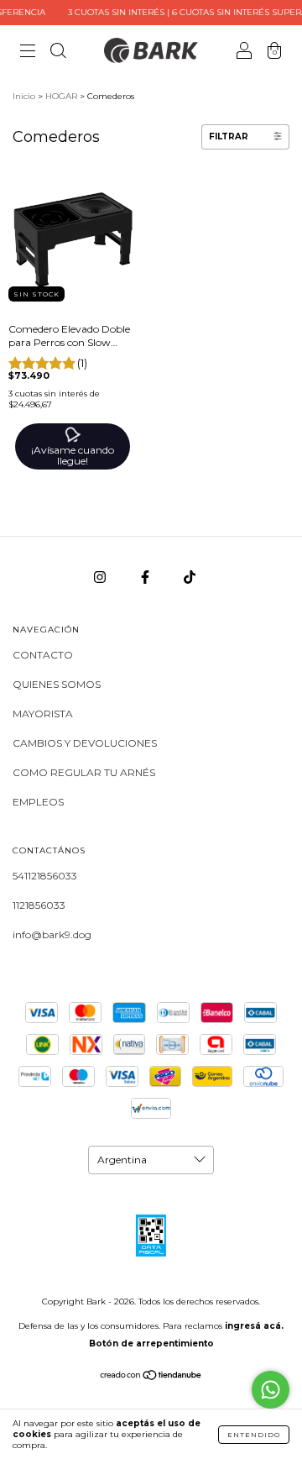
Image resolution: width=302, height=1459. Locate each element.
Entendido (253, 1434)
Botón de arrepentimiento (151, 1343)
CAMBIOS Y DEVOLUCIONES (85, 743)
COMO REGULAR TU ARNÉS (84, 772)
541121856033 (45, 875)
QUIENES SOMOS (57, 684)
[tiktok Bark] (189, 576)
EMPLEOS (38, 801)
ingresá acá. (254, 1325)
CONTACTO (43, 654)
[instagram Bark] (101, 576)
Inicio (24, 96)
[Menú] (27, 52)
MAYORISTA (43, 713)
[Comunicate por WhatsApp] (270, 1390)
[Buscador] (57, 52)
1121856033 (39, 905)
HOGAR (61, 96)
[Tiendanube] (151, 1377)
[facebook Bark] (146, 576)
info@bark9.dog (52, 934)
